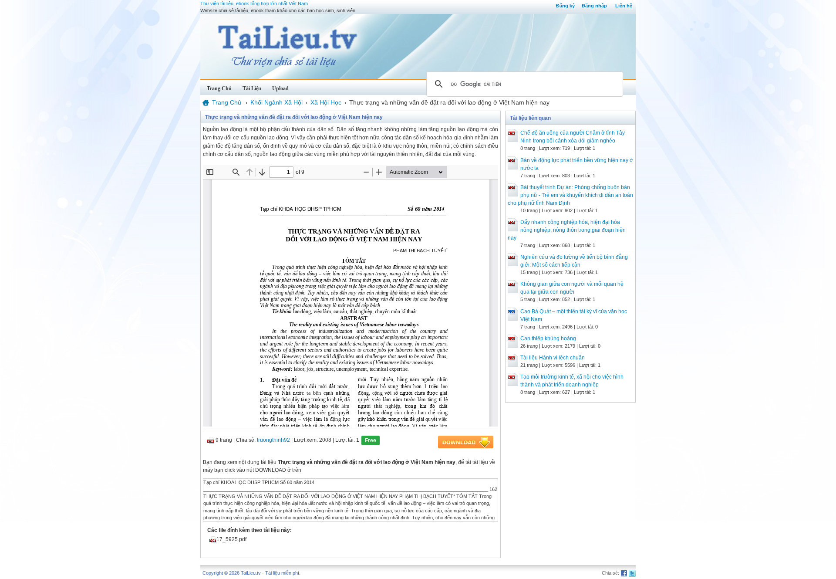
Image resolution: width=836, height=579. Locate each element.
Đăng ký (565, 5)
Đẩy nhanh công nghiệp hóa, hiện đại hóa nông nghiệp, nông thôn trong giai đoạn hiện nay (567, 230)
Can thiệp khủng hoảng (548, 338)
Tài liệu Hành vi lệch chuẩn (552, 358)
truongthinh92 (273, 440)
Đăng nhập (594, 5)
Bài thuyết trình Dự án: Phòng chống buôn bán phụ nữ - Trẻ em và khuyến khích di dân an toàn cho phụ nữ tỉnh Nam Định (570, 195)
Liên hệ (623, 5)
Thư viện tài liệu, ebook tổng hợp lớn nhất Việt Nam (254, 3)
